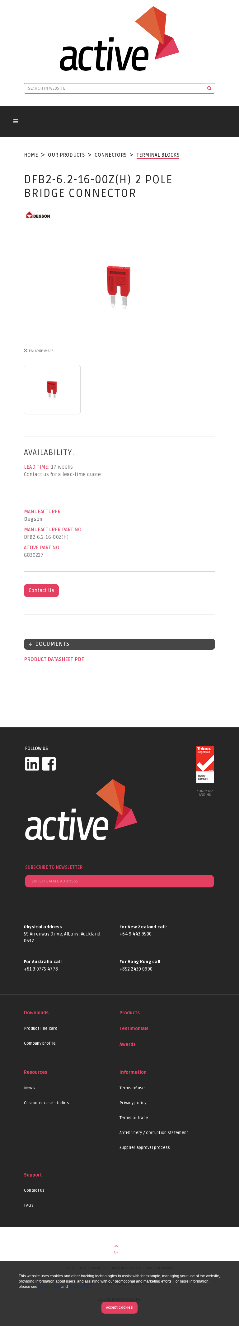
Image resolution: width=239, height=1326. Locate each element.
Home (31, 155)
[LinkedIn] (32, 763)
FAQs (29, 1205)
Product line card (40, 1028)
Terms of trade (134, 1117)
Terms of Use (49, 1286)
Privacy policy (133, 1103)
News (29, 1088)
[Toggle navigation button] (15, 121)
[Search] (209, 88)
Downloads (36, 1013)
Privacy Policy (80, 1286)
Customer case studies (46, 1103)
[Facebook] (49, 763)
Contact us (34, 1190)
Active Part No (41, 548)
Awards (128, 1044)
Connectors (110, 155)
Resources (35, 1072)
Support (33, 1175)
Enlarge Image (41, 351)
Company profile (40, 1043)
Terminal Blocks (158, 155)
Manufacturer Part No (53, 530)
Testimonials (134, 1028)
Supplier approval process (145, 1147)
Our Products (66, 155)
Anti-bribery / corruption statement (154, 1132)
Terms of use (132, 1088)
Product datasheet (49, 659)
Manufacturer (42, 512)
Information (133, 1072)
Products (130, 1013)
